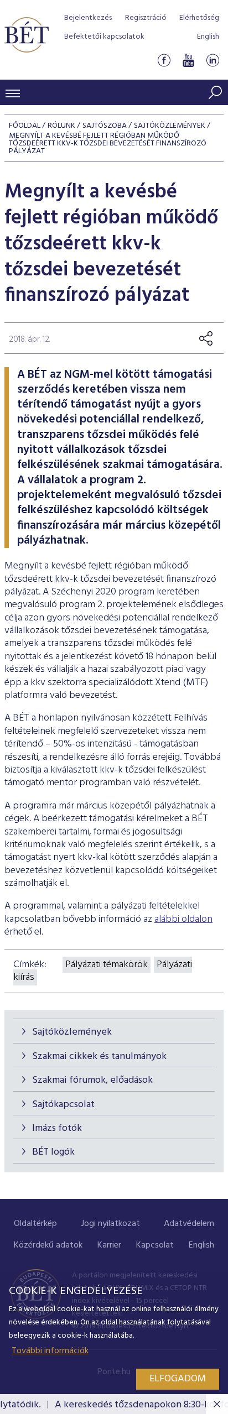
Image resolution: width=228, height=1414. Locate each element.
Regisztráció (146, 18)
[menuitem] (35, 1224)
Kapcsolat (155, 1245)
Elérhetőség (199, 18)
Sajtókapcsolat (63, 1105)
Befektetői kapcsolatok (104, 36)
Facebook (164, 60)
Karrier (109, 1245)
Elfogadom (177, 1379)
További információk (50, 1351)
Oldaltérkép (35, 1224)
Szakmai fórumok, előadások (92, 1080)
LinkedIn (212, 60)
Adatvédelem (189, 1224)
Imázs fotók (57, 1128)
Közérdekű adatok (48, 1245)
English (208, 36)
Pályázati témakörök (106, 965)
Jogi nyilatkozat (110, 1224)
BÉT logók (53, 1152)
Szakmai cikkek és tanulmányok (99, 1056)
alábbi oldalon (183, 919)
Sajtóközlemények (72, 1032)
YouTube (188, 60)
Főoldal (24, 125)
